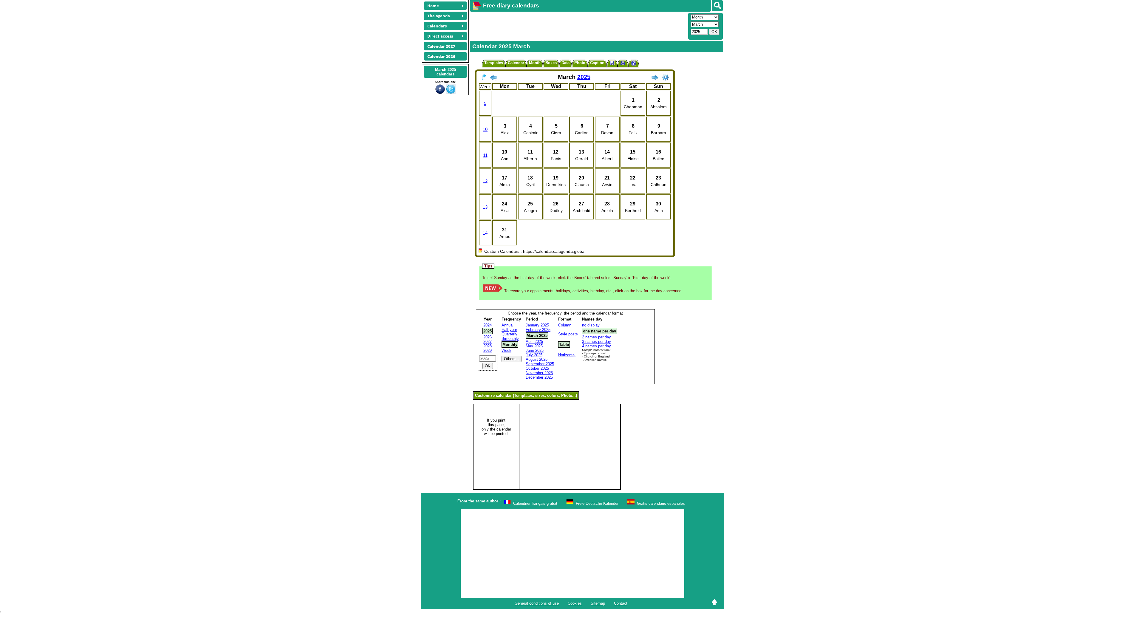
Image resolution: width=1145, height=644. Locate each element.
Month (535, 63)
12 (485, 181)
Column (564, 325)
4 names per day (596, 346)
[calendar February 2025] (493, 78)
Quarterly (509, 334)
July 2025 (534, 355)
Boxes (551, 63)
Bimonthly (510, 338)
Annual (507, 325)
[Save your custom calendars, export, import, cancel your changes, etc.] (612, 63)
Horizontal (566, 355)
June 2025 (535, 350)
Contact (620, 603)
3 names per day (596, 341)
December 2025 (539, 377)
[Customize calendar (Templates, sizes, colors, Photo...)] (665, 77)
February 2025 (538, 329)
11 (485, 155)
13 (485, 207)
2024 (487, 325)
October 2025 (537, 368)
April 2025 (534, 341)
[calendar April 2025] (654, 78)
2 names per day (596, 337)
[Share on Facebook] (440, 92)
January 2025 (537, 325)
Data (565, 63)
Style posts (568, 334)
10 (485, 129)
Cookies (575, 603)
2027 (487, 341)
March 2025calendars (445, 71)
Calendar (516, 63)
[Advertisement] (578, 25)
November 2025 (539, 373)
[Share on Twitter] (451, 92)
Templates (493, 63)
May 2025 (534, 346)
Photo (579, 63)
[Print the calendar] (622, 64)
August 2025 (536, 359)
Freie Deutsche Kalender (597, 503)
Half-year (509, 329)
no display (591, 325)
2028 (487, 346)
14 (485, 233)
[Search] (717, 5)
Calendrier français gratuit (535, 503)
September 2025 (540, 364)
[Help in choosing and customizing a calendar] (633, 64)
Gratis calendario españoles (661, 503)
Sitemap (598, 603)
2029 (487, 350)
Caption (597, 63)
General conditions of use (537, 603)
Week (506, 350)
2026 (487, 337)
